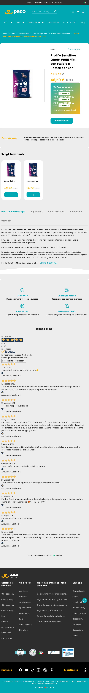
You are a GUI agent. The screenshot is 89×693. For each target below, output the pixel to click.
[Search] (55, 11)
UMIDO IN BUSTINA (48, 263)
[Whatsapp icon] (84, 600)
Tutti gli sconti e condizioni (64, 110)
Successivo (20, 361)
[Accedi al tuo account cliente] (73, 12)
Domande (6, 221)
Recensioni (76, 211)
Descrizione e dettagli (13, 211)
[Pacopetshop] (20, 670)
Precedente (7, 361)
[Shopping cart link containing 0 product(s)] (78, 12)
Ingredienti (36, 211)
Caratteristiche (56, 211)
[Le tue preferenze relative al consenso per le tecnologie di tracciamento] (85, 689)
